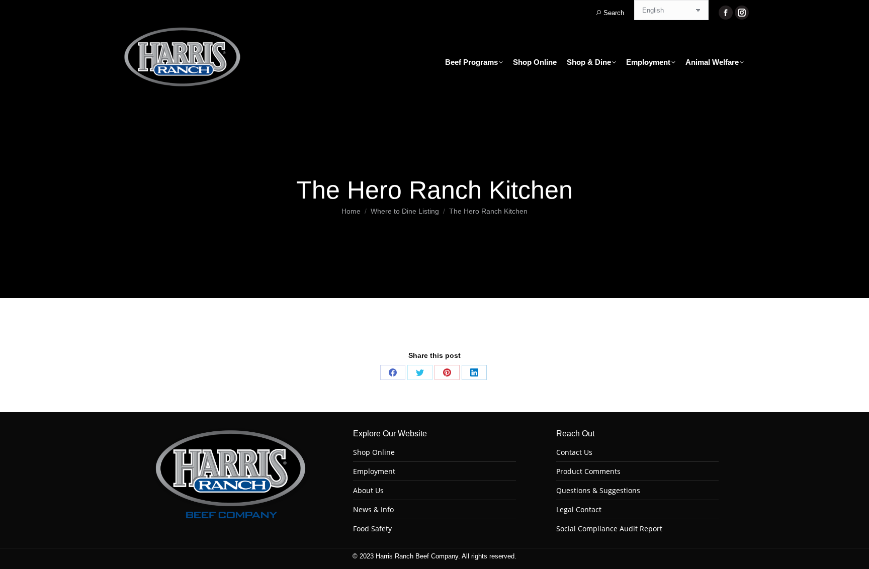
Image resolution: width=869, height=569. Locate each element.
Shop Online (374, 452)
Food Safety (372, 528)
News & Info (373, 509)
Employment (374, 471)
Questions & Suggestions (598, 490)
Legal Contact (578, 509)
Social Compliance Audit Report (609, 528)
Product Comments (588, 471)
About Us (368, 490)
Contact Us (574, 452)
